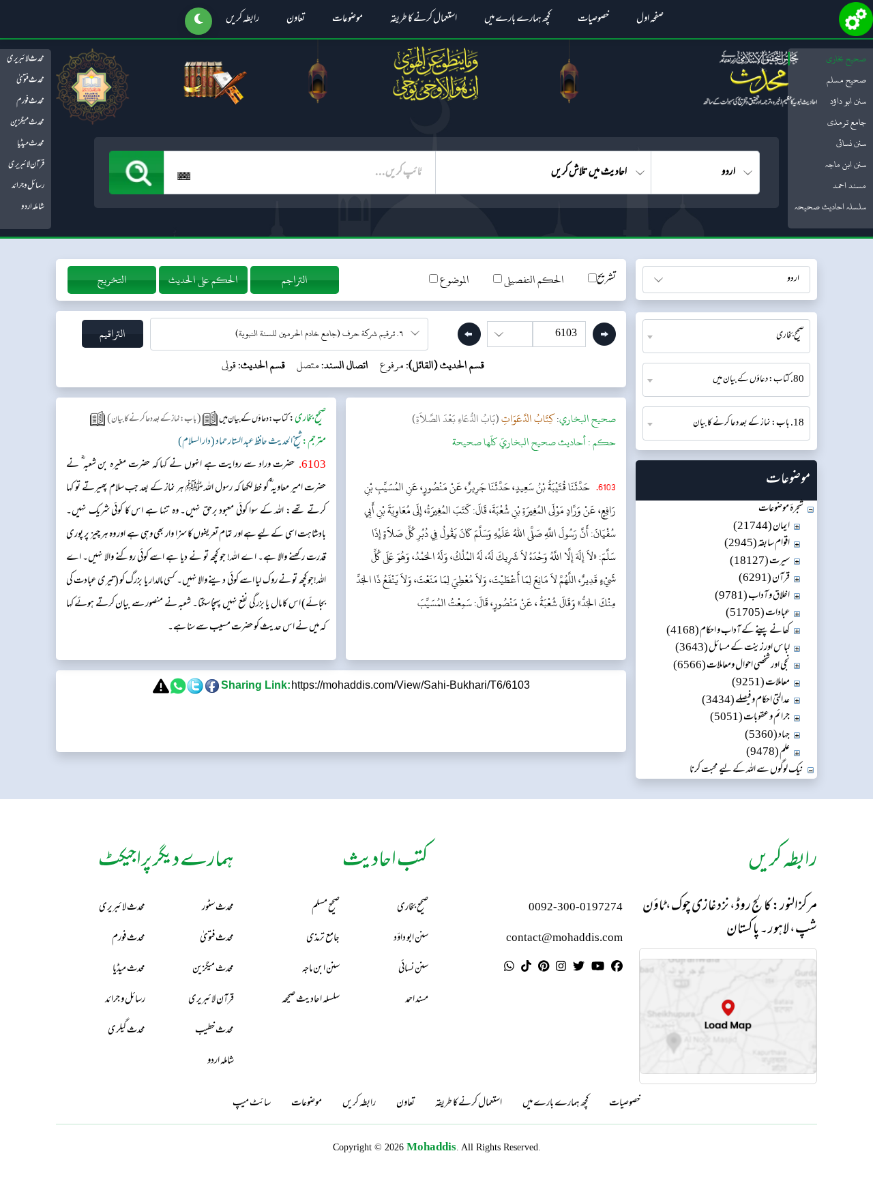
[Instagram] (561, 968)
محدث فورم (30, 101)
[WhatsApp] (509, 968)
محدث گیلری (126, 1031)
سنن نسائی (851, 143)
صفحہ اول (650, 20)
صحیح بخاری (846, 58)
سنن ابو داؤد (848, 101)
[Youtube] (597, 968)
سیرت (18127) (760, 561)
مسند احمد (849, 185)
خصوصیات (593, 20)
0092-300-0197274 (576, 908)
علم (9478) (768, 752)
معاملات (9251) (761, 683)
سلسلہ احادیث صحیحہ (830, 206)
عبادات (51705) (758, 613)
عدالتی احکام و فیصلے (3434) (746, 701)
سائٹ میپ (252, 1104)
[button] (198, 21)
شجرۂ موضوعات (780, 509)
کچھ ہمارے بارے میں (517, 20)
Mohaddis (431, 1146)
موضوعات (347, 20)
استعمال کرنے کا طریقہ (423, 20)
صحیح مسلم (846, 80)
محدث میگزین (27, 123)
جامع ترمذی (846, 122)
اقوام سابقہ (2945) (757, 544)
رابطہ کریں (242, 20)
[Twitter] (579, 968)
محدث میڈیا (30, 144)
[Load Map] (728, 1016)
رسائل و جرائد (28, 186)
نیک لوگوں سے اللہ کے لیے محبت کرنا (746, 770)
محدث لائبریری (25, 59)
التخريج (112, 280)
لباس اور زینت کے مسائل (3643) (732, 648)
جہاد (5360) (767, 735)
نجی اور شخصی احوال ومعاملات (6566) (731, 666)
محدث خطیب (214, 1031)
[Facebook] (617, 968)
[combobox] (726, 336)
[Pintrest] (543, 968)
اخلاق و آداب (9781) (752, 596)
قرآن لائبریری (26, 165)
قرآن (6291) (764, 578)
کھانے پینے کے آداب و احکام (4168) (728, 631)
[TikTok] (526, 968)
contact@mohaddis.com (564, 939)
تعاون (295, 20)
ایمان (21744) (761, 527)
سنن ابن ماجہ (845, 164)
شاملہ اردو (32, 207)
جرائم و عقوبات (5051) (750, 718)
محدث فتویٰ (30, 80)
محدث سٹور (218, 908)
